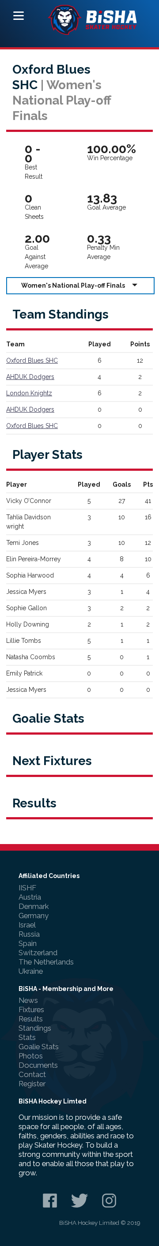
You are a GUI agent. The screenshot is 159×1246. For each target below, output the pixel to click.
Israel (27, 924)
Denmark (34, 906)
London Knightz (29, 393)
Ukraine (31, 971)
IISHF (27, 887)
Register (32, 1083)
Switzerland (38, 952)
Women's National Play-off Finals (73, 285)
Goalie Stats (39, 1046)
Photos (31, 1055)
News (28, 1000)
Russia (29, 934)
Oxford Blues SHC (32, 360)
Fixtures (31, 1009)
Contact (32, 1074)
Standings (35, 1028)
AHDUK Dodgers (30, 376)
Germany (34, 915)
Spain (28, 943)
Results (31, 1018)
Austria (30, 897)
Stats (27, 1037)
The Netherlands (46, 961)
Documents (38, 1065)
